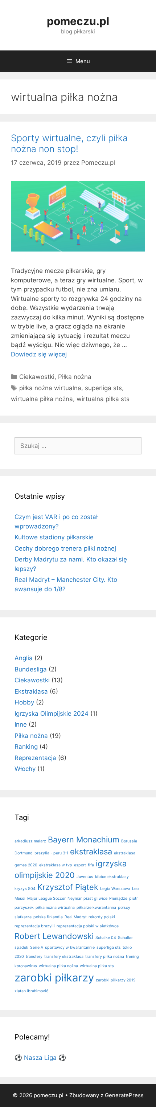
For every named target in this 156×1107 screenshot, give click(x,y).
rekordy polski (102, 917)
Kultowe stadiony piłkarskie (54, 537)
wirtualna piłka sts (103, 399)
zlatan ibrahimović (31, 991)
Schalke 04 (105, 937)
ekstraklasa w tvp (55, 865)
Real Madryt (76, 917)
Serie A (36, 947)
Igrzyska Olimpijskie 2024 (52, 713)
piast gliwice (95, 898)
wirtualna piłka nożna (42, 399)
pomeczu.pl (78, 21)
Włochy (25, 768)
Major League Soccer (46, 898)
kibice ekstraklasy (112, 876)
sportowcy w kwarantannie (70, 947)
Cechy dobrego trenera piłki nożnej (65, 548)
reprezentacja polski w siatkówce (88, 926)
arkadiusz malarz (30, 841)
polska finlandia (48, 917)
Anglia (24, 658)
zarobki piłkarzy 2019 (116, 980)
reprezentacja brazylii (35, 926)
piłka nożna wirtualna (50, 388)
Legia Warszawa (115, 888)
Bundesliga (31, 669)
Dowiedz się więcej (39, 354)
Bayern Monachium (83, 839)
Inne (21, 724)
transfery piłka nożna (104, 956)
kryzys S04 (25, 888)
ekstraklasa (91, 851)
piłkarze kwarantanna (96, 907)
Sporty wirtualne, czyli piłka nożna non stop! (69, 143)
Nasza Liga (40, 1057)
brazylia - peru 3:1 (51, 853)
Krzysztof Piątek (67, 887)
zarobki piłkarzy (54, 977)
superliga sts (103, 388)
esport (80, 865)
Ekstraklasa (31, 691)
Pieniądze (118, 898)
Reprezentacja (35, 757)
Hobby (24, 702)
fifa (91, 865)
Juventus (85, 876)
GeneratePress (124, 1095)
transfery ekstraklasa (63, 956)
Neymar (74, 898)
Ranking (26, 746)
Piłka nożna (74, 376)
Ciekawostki (36, 376)
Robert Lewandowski (54, 936)
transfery (34, 956)
